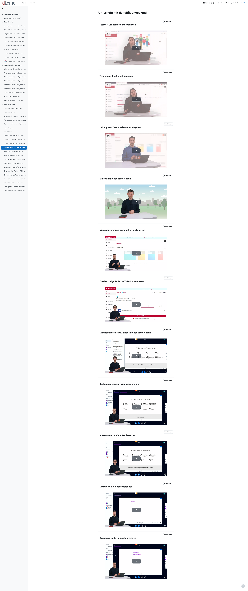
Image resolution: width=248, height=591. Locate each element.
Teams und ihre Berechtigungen (15, 155)
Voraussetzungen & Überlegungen (15, 26)
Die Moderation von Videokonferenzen (15, 179)
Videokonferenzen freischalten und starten (15, 167)
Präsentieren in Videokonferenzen (15, 183)
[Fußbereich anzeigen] (243, 586)
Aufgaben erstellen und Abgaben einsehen (15, 120)
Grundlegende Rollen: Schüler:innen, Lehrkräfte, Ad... (15, 45)
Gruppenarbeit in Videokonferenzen (15, 191)
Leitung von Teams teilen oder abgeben (15, 159)
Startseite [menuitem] (25, 3)
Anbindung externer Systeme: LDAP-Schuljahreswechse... (15, 85)
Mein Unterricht (9, 104)
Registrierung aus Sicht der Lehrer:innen (15, 34)
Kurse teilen (8, 132)
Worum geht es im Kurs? (12, 18)
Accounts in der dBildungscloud (15, 30)
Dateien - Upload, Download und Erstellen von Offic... (15, 140)
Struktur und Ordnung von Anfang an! (15, 57)
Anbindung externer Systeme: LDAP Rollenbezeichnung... (15, 81)
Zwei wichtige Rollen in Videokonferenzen (15, 171)
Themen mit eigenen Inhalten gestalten (15, 116)
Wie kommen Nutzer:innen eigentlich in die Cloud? (15, 69)
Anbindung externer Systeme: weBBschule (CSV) (15, 92)
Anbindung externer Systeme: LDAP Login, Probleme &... (15, 89)
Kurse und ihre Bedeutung (13, 108)
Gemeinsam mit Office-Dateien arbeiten (15, 136)
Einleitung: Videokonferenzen (14, 163)
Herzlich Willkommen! (11, 14)
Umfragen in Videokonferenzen (15, 187)
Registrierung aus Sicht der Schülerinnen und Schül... (15, 38)
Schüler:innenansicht (11, 49)
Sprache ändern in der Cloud (14, 53)
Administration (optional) (13, 65)
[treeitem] (14, 16)
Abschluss (167, 21)
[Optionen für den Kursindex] (25, 8)
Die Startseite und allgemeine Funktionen (15, 42)
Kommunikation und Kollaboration (15, 147)
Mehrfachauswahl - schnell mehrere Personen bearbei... (15, 100)
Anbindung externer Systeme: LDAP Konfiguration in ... (15, 77)
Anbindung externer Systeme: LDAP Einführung (15, 73)
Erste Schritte (8, 22)
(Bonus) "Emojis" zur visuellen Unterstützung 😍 (15, 144)
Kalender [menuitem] (33, 3)
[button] (209, 3)
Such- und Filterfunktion (12, 96)
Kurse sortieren (9, 112)
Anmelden (242, 3)
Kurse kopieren (9, 128)
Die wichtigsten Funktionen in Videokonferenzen (15, 175)
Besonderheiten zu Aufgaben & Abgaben (15, 124)
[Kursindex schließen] (2, 9)
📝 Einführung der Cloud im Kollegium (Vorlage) (15, 61)
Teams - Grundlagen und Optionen (15, 151)
